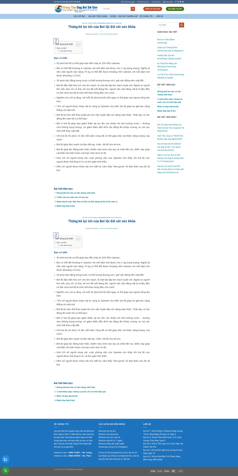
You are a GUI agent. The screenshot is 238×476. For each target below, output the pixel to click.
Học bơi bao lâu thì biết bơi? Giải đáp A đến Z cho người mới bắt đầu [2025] (169, 147)
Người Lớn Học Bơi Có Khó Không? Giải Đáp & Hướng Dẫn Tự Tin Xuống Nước (170, 158)
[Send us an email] (183, 2)
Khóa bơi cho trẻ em (107, 431)
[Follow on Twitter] (180, 2)
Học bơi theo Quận (97, 16)
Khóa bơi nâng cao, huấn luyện (111, 443)
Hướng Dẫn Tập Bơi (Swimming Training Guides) (169, 57)
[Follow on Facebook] (176, 2)
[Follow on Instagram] (178, 2)
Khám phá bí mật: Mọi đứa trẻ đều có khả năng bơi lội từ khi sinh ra (87, 201)
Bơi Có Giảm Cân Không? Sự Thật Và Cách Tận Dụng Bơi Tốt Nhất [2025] (170, 127)
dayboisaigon (112, 34)
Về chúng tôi (156, 2)
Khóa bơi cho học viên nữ (109, 437)
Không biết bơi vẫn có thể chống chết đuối (76, 193)
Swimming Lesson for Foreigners (113, 447)
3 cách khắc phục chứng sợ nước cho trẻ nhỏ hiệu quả (81, 391)
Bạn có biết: (62, 48)
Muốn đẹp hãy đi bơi (66, 206)
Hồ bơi (113, 16)
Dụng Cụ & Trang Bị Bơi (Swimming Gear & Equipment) (170, 49)
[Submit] (133, 9)
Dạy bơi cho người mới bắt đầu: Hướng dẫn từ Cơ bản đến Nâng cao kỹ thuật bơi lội (170, 169)
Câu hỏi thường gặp (128, 2)
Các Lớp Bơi (79, 16)
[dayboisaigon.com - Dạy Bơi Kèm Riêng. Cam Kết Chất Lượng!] (76, 9)
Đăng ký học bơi (143, 2)
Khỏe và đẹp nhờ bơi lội (67, 396)
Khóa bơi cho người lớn (108, 434)
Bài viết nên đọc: (66, 51)
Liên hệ (159, 16)
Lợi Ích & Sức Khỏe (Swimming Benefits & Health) (102, 23)
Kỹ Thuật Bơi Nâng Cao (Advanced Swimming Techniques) (167, 66)
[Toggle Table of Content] (77, 44)
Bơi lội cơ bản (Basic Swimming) (166, 41)
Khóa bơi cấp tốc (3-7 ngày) (110, 440)
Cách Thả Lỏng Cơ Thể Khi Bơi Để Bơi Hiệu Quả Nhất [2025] (170, 137)
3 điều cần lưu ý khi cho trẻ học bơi (72, 197)
